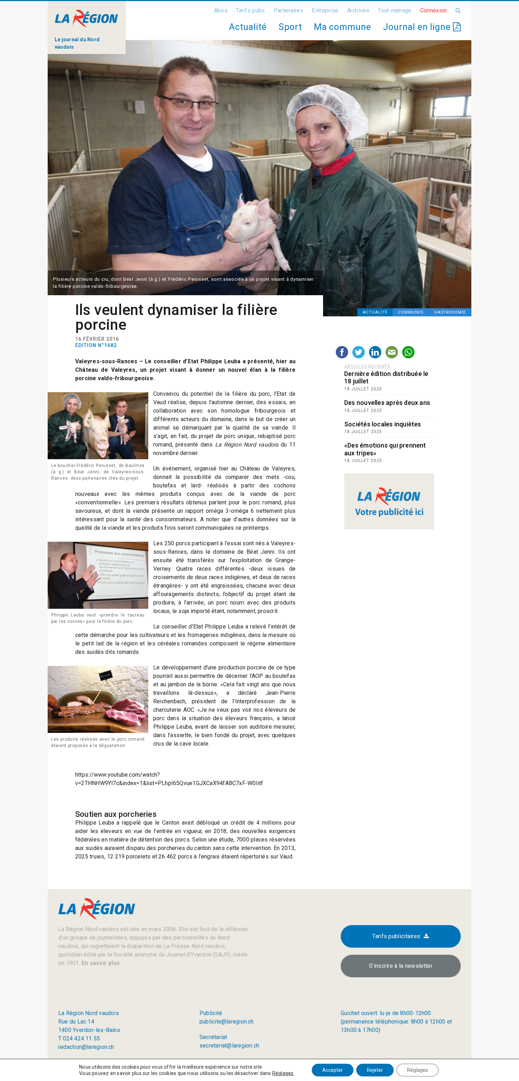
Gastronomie (450, 312)
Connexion (433, 10)
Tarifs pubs (250, 10)
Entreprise (325, 10)
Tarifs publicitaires (396, 936)
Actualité (247, 27)
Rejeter (375, 1070)
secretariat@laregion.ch (229, 1045)
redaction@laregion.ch (86, 1047)
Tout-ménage (394, 10)
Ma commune (342, 27)
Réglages (283, 1073)
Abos (220, 10)
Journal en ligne (418, 27)
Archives (358, 10)
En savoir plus (100, 963)
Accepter (332, 1070)
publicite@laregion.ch (226, 1021)
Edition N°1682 (96, 345)
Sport (290, 27)
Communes (410, 312)
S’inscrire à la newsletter (400, 965)
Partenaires (288, 10)
